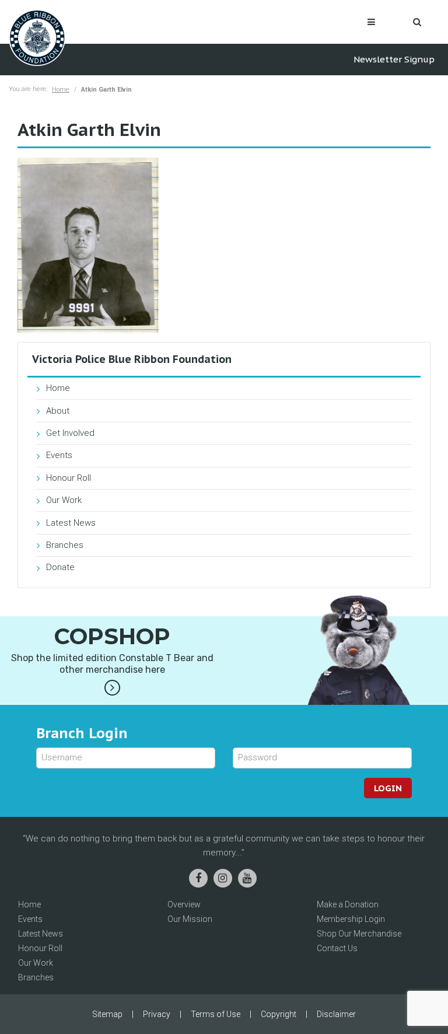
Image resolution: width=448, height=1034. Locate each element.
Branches (64, 545)
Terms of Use (215, 1014)
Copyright (278, 1014)
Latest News (71, 523)
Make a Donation (348, 904)
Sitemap (107, 1014)
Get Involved (70, 433)
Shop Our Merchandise (359, 933)
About (57, 411)
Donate (60, 567)
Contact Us (337, 948)
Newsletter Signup (394, 59)
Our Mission (189, 919)
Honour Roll (68, 478)
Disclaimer (336, 1014)
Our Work (64, 500)
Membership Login (351, 919)
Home (60, 89)
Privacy (156, 1014)
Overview (184, 904)
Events (59, 455)
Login (388, 788)
